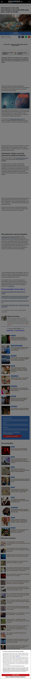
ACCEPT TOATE (15, 675)
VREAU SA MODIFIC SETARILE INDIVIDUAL (15, 676)
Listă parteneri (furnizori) (6, 672)
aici (8, 661)
